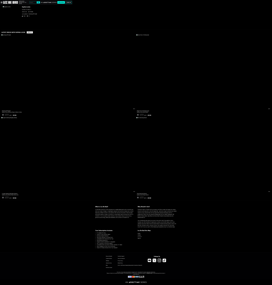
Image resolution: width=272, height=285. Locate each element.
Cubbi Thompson (168, 214)
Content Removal (136, 274)
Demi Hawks (145, 112)
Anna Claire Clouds (158, 215)
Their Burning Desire (142, 193)
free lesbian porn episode (157, 226)
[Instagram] (159, 260)
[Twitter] (154, 260)
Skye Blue (150, 215)
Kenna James (144, 215)
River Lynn (16, 194)
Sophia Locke (5, 112)
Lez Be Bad (7, 114)
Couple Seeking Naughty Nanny (9, 193)
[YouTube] (149, 260)
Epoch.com (113, 273)
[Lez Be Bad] (10, 2)
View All (30, 32)
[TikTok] (164, 260)
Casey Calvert (146, 194)
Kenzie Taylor (11, 194)
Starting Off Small (33, 13)
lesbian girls (158, 214)
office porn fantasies (110, 217)
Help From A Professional (143, 110)
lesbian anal (140, 217)
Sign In (69, 2)
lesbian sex (168, 215)
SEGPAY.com (149, 273)
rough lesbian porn (119, 209)
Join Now (61, 2)
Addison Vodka (18, 112)
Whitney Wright (11, 112)
